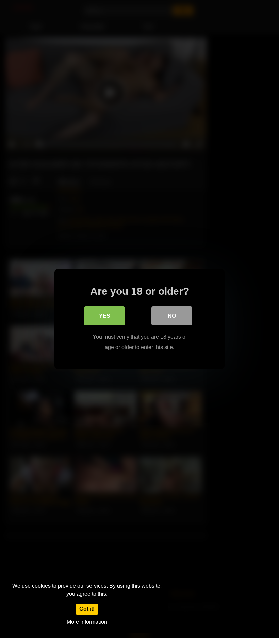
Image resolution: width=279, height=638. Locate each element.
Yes (104, 316)
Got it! (87, 609)
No (172, 316)
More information (87, 622)
